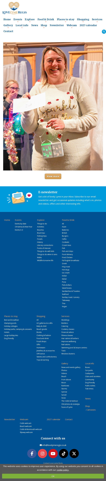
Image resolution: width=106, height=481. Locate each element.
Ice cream (66, 273)
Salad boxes (66, 288)
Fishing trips (42, 236)
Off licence (41, 354)
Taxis (63, 350)
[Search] (104, 32)
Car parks (89, 370)
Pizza (64, 282)
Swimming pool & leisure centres (74, 347)
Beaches (40, 230)
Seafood (65, 294)
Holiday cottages (10, 326)
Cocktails (65, 242)
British (64, 233)
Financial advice (67, 332)
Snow (63, 398)
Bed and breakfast (11, 320)
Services (97, 20)
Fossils (39, 239)
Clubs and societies (92, 376)
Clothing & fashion (44, 335)
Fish (63, 248)
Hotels (6, 332)
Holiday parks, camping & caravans (18, 329)
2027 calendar (88, 25)
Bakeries (65, 230)
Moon (63, 382)
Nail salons (65, 344)
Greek (64, 263)
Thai (63, 303)
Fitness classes (67, 335)
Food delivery (67, 254)
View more (53, 176)
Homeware (41, 347)
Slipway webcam (26, 432)
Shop (44, 26)
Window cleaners (68, 354)
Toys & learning (43, 360)
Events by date (20, 224)
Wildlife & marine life (45, 260)
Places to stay (65, 20)
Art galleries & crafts (44, 323)
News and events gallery (70, 367)
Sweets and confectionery (47, 357)
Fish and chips (67, 251)
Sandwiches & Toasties (71, 291)
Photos (64, 370)
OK (53, 476)
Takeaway (66, 300)
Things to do (42, 224)
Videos (64, 373)
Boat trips (41, 233)
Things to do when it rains (47, 254)
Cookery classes (67, 329)
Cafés (64, 239)
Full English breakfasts (70, 260)
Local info (22, 26)
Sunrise (64, 392)
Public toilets (90, 385)
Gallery (8, 26)
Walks (39, 257)
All (63, 224)
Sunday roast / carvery (70, 297)
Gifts (38, 344)
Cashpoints (89, 373)
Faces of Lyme (66, 407)
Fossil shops (41, 341)
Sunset (64, 395)
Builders (64, 323)
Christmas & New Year (23, 227)
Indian (64, 276)
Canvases (91, 409)
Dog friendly (9, 338)
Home (7, 19)
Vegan (64, 306)
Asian (64, 227)
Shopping (83, 20)
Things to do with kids (45, 251)
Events (18, 20)
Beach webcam (26, 426)
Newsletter (57, 25)
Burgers (65, 236)
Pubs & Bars (66, 285)
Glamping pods (10, 323)
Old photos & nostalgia (70, 404)
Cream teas (66, 245)
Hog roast (66, 266)
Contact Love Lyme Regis (53, 463)
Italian (64, 279)
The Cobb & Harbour (69, 401)
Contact (8, 31)
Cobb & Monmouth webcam (31, 429)
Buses (87, 367)
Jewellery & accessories (46, 350)
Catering (64, 326)
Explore (30, 20)
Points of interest (43, 248)
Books (39, 332)
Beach (63, 376)
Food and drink (43, 338)
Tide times (89, 388)
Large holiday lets (11, 335)
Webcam (72, 26)
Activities (40, 227)
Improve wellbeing (68, 341)
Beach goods (42, 329)
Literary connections (45, 245)
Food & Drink (46, 20)
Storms (64, 388)
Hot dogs (65, 270)
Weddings (65, 320)
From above (66, 379)
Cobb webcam (25, 423)
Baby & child (41, 326)
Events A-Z (19, 230)
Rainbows (65, 385)
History (40, 242)
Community (89, 379)
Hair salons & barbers (70, 338)
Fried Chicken (67, 257)
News (34, 25)
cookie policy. (63, 469)
